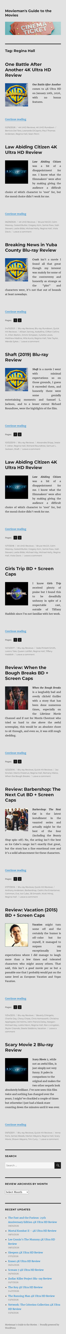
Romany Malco (50, 773)
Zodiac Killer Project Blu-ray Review (30, 1278)
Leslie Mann (24, 1025)
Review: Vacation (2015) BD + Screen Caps (31, 912)
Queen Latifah (25, 651)
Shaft (16, 449)
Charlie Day (11, 1018)
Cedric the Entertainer (48, 890)
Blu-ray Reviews (26, 328)
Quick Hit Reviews (43, 769)
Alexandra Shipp (45, 442)
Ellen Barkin (14, 335)
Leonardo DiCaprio (31, 130)
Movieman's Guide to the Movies (21, 1324)
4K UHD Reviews (26, 127)
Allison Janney (26, 331)
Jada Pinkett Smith (45, 648)
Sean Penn (33, 134)
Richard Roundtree (36, 446)
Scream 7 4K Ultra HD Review (26, 1269)
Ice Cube (24, 893)
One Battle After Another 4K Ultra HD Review (28, 70)
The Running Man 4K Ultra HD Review (31, 1296)
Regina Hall (21, 134)
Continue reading (15, 119)
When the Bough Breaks (17, 776)
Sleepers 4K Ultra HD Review (25, 1252)
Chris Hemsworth (40, 1018)
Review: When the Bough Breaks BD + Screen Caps (26, 673)
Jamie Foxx (48, 225)
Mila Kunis (28, 338)
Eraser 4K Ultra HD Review (24, 1261)
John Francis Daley (36, 1022)
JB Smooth (35, 893)
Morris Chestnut (21, 773)
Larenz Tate (11, 651)
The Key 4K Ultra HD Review (25, 1287)
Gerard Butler (20, 225)
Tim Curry (33, 1139)
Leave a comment (22, 231)
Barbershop (31, 890)
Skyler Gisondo (12, 1028)
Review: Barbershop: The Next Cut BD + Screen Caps (33, 795)
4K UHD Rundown (45, 127)
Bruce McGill (44, 222)
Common (10, 893)
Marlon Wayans (33, 1136)
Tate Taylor (52, 338)
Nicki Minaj (47, 893)
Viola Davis (15, 555)
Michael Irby (32, 552)
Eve (17, 893)
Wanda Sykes (11, 341)
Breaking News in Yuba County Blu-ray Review (31, 247)
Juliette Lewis (45, 335)
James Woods (18, 1136)
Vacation (41, 1028)
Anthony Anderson (14, 890)
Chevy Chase (24, 1018)
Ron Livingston (51, 1025)
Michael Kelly (32, 228)
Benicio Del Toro (13, 130)
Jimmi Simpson (30, 335)
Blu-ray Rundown (43, 328)
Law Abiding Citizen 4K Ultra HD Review (31, 149)
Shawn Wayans (19, 1139)
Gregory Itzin (34, 225)
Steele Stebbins (29, 1028)
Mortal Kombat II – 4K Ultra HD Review (32, 1230)
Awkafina (39, 331)
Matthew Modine (13, 338)
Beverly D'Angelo (44, 1015)
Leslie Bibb (19, 228)
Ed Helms (21, 1022)
